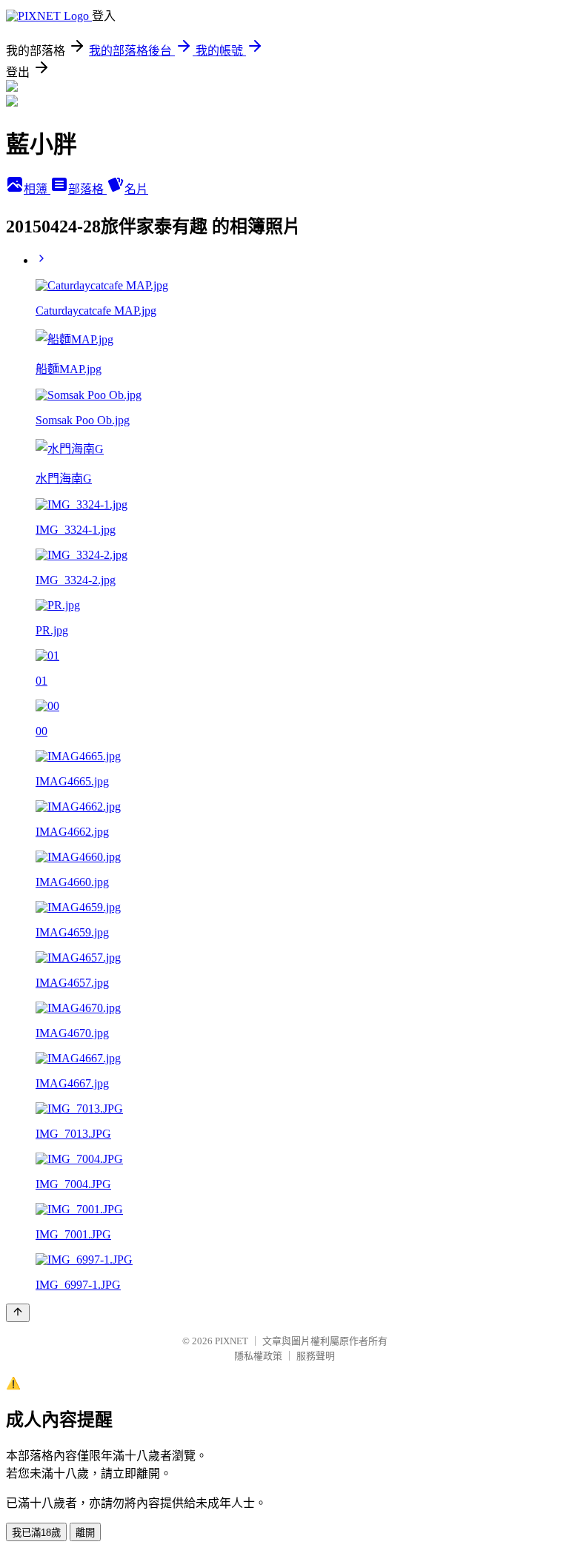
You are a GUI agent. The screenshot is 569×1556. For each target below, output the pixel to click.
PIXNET (231, 1341)
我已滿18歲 (36, 1532)
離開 (85, 1532)
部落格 (87, 189)
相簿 (37, 189)
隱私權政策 (258, 1355)
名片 (136, 189)
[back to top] (18, 1313)
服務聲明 (315, 1355)
